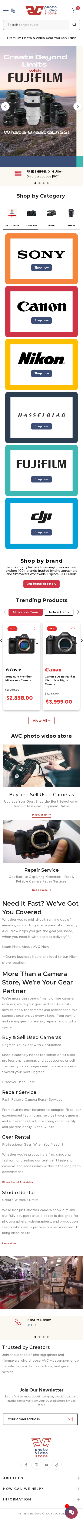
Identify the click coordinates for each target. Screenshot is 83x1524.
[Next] (77, 106)
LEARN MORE (63, 150)
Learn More (9, 1243)
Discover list (39, 814)
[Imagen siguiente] (37, 644)
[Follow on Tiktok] (57, 1465)
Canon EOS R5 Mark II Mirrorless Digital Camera (60, 680)
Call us (31, 1325)
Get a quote (40, 889)
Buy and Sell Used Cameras (41, 795)
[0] (74, 10)
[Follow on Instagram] (36, 1465)
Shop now (41, 267)
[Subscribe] (69, 1419)
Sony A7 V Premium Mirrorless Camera (18, 678)
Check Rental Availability (17, 1182)
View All (40, 720)
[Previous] (5, 106)
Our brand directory (41, 584)
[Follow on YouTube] (47, 1465)
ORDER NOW (33, 150)
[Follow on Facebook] (26, 1465)
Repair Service (41, 870)
